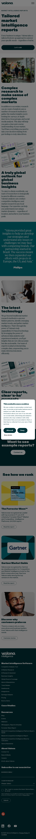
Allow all (9, 430)
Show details (8, 435)
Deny (22, 430)
